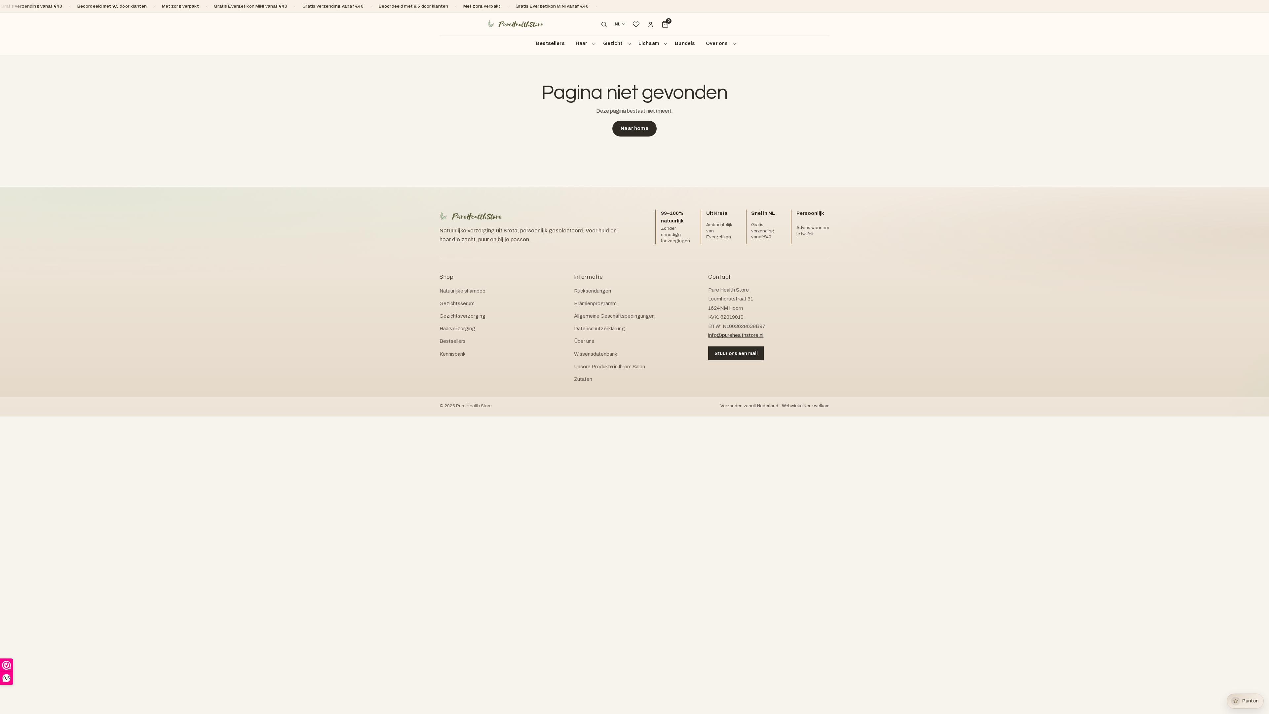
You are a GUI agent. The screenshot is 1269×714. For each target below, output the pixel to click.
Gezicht (612, 43)
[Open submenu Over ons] (735, 44)
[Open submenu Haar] (594, 44)
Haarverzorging (457, 328)
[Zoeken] (604, 24)
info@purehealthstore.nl (735, 335)
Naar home (634, 128)
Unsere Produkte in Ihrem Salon (609, 366)
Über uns (584, 341)
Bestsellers (550, 43)
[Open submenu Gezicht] (630, 44)
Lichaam (648, 43)
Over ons (717, 43)
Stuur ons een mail (736, 353)
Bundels (685, 43)
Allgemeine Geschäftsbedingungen (614, 316)
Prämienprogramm (595, 303)
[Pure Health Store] (515, 24)
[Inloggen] (651, 24)
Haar (582, 43)
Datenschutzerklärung (599, 328)
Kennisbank (453, 354)
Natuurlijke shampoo (462, 291)
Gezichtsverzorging (462, 316)
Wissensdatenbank (595, 354)
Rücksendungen (592, 291)
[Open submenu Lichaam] (666, 44)
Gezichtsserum (457, 303)
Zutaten (583, 379)
